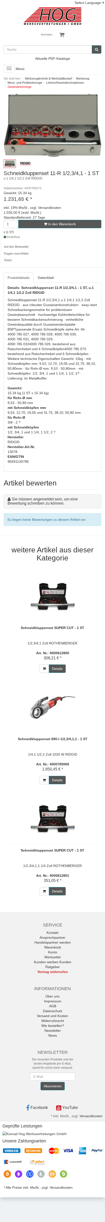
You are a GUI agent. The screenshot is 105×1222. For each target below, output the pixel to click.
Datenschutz (52, 1011)
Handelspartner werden (52, 942)
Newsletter (52, 1030)
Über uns (52, 996)
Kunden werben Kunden (52, 962)
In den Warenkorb (61, 224)
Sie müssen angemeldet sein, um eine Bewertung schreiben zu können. (43, 501)
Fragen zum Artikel (16, 253)
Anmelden (46, 34)
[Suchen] (96, 49)
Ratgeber (52, 967)
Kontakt (52, 933)
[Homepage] (52, 16)
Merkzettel (52, 957)
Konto (52, 952)
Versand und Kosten (52, 1016)
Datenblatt (46, 278)
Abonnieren (53, 1086)
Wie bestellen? (52, 1026)
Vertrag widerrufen (52, 972)
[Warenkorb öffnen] (61, 34)
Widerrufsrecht (52, 1021)
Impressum (52, 1001)
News (52, 1035)
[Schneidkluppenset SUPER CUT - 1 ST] (52, 596)
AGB (52, 1006)
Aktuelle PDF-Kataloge (52, 58)
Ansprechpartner (52, 937)
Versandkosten (91, 1116)
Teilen (8, 260)
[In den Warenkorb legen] (44, 668)
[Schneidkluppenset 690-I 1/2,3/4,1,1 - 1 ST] (52, 708)
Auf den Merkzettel (16, 247)
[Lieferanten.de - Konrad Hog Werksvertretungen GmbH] (34, 1133)
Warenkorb (52, 947)
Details (57, 669)
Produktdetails (19, 278)
